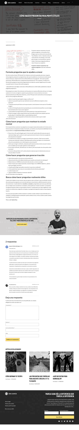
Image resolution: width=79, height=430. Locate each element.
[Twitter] (64, 421)
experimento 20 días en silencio (22, 130)
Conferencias (56, 2)
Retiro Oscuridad (28, 2)
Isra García (11, 284)
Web (7, 333)
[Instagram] (61, 421)
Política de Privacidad (10, 405)
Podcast (44, 2)
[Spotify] (72, 421)
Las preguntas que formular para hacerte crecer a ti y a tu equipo (39, 378)
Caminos (37, 2)
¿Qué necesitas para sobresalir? (60, 377)
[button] (72, 2)
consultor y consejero (27, 183)
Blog (49, 2)
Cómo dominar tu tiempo (14, 376)
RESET (20, 2)
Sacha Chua (14, 199)
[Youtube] (59, 421)
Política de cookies (9, 403)
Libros (63, 2)
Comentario (9, 305)
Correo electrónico (10, 327)
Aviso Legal (7, 401)
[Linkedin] (67, 421)
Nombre (8, 322)
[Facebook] (70, 421)
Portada (39, 18)
